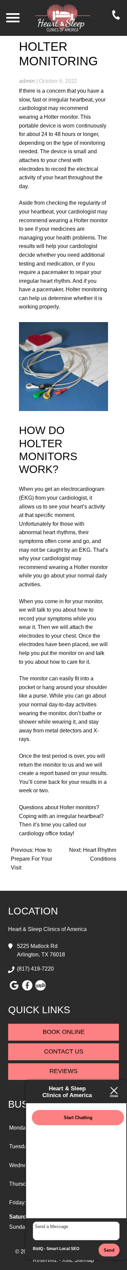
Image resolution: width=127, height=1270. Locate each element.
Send (109, 1250)
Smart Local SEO (62, 1248)
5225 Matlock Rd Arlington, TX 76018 (41, 950)
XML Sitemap (78, 1260)
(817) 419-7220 (35, 969)
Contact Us (63, 1051)
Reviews (63, 1071)
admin (27, 81)
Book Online (64, 1031)
